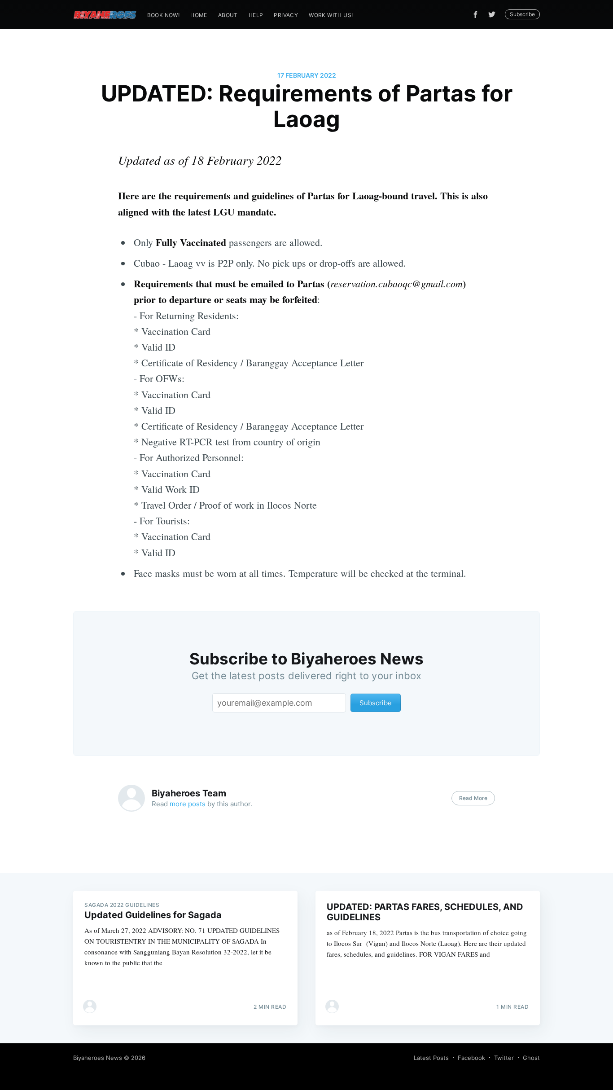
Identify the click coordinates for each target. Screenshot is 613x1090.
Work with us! (331, 15)
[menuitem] (163, 15)
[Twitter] (494, 14)
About (228, 15)
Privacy (286, 15)
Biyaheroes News (97, 1057)
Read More (473, 798)
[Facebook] (475, 14)
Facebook (471, 1057)
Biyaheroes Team (189, 793)
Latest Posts (431, 1057)
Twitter (504, 1057)
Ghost (531, 1057)
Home (198, 15)
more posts (188, 804)
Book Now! (163, 15)
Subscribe (522, 14)
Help (256, 15)
